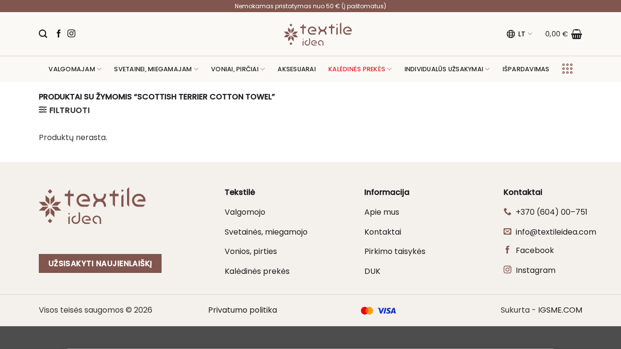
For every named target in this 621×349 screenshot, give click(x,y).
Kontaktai (382, 232)
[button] (563, 34)
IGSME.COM (560, 310)
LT (522, 34)
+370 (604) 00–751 (552, 212)
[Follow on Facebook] (59, 34)
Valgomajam (72, 69)
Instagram (536, 270)
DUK (372, 271)
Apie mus (381, 212)
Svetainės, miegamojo (266, 232)
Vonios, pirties (251, 251)
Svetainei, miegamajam (153, 69)
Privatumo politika (242, 310)
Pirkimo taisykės (394, 251)
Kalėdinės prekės (257, 271)
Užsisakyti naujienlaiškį (100, 263)
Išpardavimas (526, 69)
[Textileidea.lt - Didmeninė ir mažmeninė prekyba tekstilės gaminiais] (318, 34)
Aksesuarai (297, 69)
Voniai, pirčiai (235, 69)
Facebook (535, 250)
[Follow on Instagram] (71, 34)
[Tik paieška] (43, 34)
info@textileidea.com (556, 232)
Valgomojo (245, 212)
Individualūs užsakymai (444, 69)
